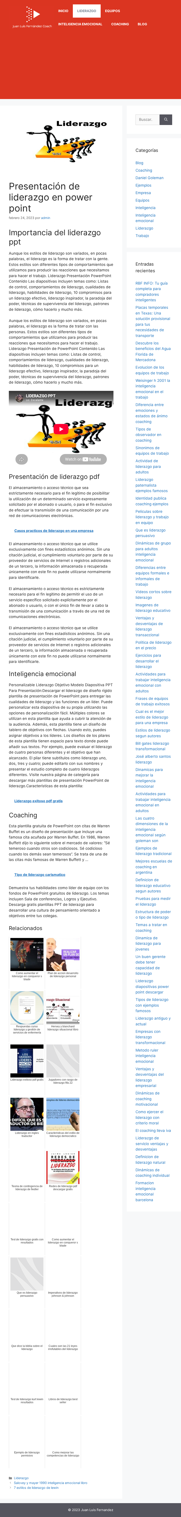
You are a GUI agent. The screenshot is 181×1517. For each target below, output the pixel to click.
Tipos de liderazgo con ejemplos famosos (152, 1005)
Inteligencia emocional (80, 24)
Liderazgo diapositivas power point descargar (152, 986)
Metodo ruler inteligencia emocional (147, 1056)
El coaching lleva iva (153, 1130)
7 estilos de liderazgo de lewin (36, 1487)
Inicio (63, 11)
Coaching (120, 24)
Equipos (112, 11)
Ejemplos (143, 185)
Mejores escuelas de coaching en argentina (154, 867)
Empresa (143, 193)
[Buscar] (166, 119)
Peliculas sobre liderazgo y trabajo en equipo (152, 517)
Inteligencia (146, 208)
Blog (142, 24)
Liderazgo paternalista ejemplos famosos (152, 485)
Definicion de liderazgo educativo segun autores (153, 885)
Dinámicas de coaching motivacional (148, 1099)
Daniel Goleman (150, 178)
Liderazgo (86, 11)
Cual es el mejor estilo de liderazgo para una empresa (152, 717)
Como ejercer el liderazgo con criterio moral (149, 1117)
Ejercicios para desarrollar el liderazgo (148, 661)
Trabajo (142, 236)
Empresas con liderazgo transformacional (150, 1037)
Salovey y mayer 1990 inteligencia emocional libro (50, 1483)
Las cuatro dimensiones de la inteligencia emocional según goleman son (152, 829)
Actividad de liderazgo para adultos (148, 466)
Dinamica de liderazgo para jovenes (148, 943)
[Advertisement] (90, 68)
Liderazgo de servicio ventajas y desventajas (152, 1143)
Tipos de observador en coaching (148, 435)
